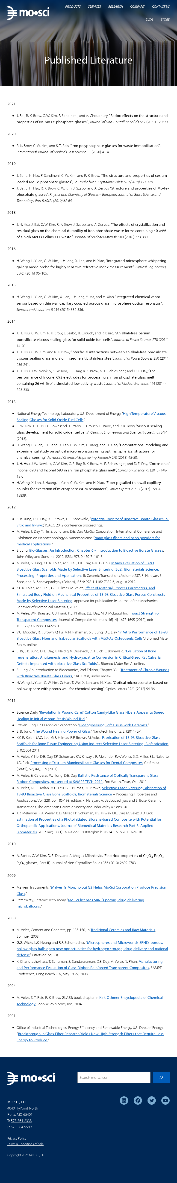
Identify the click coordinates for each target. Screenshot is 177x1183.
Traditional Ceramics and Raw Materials (123, 929)
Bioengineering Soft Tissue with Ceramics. (113, 724)
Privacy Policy (16, 1138)
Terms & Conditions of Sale (25, 1144)
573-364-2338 (21, 1120)
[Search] (161, 1077)
